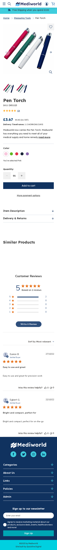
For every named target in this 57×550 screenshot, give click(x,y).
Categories (10, 464)
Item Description (14, 210)
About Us (9, 472)
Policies (8, 488)
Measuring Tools (22, 18)
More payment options (28, 195)
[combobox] (41, 341)
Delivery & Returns (14, 218)
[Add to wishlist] (50, 27)
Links (6, 480)
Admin (7, 496)
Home (6, 18)
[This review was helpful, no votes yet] (45, 387)
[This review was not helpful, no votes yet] (51, 387)
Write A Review (29, 324)
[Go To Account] (46, 3)
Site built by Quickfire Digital (28, 546)
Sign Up (28, 533)
